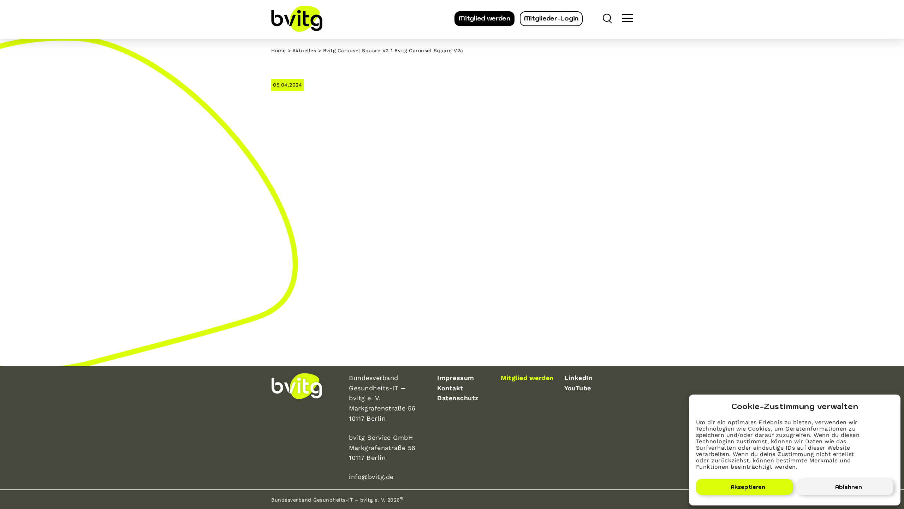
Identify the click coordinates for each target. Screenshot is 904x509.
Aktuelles (304, 50)
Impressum (455, 377)
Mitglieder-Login (551, 18)
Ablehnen (848, 487)
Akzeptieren (748, 487)
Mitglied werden (484, 18)
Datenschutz (457, 398)
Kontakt (450, 388)
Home (278, 50)
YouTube (577, 388)
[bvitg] (296, 18)
